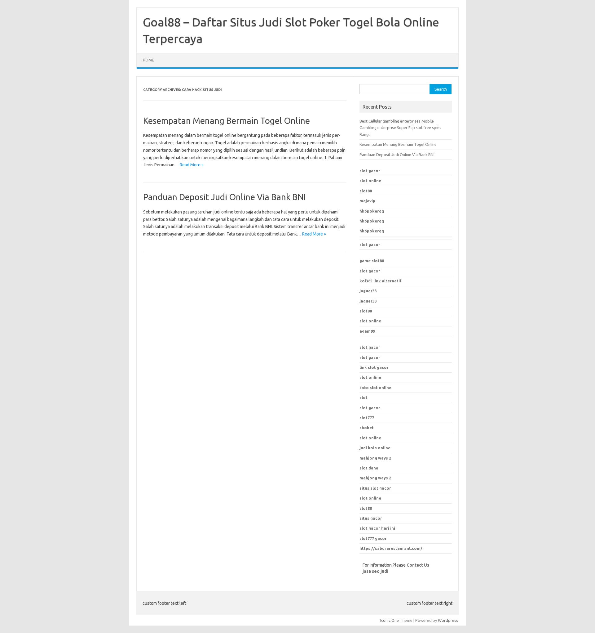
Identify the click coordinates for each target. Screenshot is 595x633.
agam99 (367, 331)
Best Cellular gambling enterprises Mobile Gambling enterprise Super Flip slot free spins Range (400, 128)
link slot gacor (374, 367)
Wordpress (448, 620)
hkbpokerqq (371, 211)
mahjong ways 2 (375, 478)
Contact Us (418, 565)
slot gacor (369, 170)
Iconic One (389, 620)
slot (363, 397)
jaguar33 (368, 291)
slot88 (365, 191)
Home (148, 60)
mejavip (367, 201)
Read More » (192, 164)
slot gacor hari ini (377, 528)
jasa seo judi (375, 571)
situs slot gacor (375, 488)
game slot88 (371, 260)
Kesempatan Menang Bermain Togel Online (226, 120)
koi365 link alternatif (380, 281)
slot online (370, 180)
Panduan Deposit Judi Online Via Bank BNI (224, 197)
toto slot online (375, 387)
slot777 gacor (373, 538)
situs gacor (370, 518)
